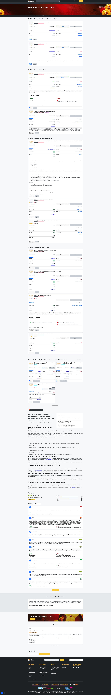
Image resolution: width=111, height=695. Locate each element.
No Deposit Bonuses (52, 30)
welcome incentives (46, 478)
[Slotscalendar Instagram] (77, 667)
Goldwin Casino (53, 214)
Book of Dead (80, 232)
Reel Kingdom (80, 86)
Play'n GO (80, 56)
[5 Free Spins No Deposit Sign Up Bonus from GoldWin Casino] (31, 112)
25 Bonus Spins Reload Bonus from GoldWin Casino (42, 295)
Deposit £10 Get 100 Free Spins (43, 672)
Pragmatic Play (80, 35)
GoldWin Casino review (50, 431)
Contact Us (29, 676)
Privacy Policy (30, 671)
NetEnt (80, 122)
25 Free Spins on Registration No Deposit (55, 669)
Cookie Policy (30, 675)
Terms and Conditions (31, 677)
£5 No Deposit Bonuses (54, 674)
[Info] (2, 693)
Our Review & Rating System (32, 679)
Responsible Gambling (31, 672)
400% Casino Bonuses (42, 667)
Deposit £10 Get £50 (42, 671)
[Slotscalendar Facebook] (74, 667)
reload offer (73, 487)
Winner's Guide (64, 667)
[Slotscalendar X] (75, 667)
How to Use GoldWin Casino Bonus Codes (64, 421)
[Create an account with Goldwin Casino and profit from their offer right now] (79, 28)
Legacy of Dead (80, 54)
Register (44, 653)
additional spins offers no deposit (38, 470)
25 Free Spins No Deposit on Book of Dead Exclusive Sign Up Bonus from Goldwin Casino (44, 384)
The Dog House (80, 33)
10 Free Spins (52, 672)
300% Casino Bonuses (42, 668)
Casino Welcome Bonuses (51, 149)
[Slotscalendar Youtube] (78, 667)
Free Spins (53, 81)
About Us (29, 667)
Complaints (29, 668)
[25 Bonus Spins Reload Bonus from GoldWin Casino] (31, 296)
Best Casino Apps (41, 675)
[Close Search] (59, 1)
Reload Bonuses (53, 258)
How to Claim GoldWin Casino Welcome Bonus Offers (66, 425)
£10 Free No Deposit (53, 673)
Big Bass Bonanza (79, 84)
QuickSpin (73, 122)
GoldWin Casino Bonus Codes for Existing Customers (66, 426)
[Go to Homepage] (31, 1)
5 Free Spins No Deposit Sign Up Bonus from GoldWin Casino (44, 111)
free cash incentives (48, 459)
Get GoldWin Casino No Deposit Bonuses (64, 422)
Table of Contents (61, 415)
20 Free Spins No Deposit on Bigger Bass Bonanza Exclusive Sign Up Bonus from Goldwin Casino (44, 363)
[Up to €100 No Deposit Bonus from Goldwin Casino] (31, 43)
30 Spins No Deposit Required (55, 667)
